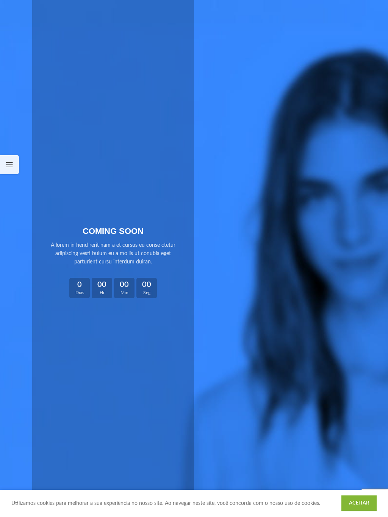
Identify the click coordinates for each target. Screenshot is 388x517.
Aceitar (359, 503)
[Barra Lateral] (9, 164)
